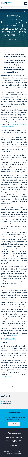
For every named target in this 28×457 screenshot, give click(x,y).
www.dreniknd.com (7, 377)
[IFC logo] (8, 3)
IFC (14, 437)
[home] (2, 7)
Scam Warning (10, 453)
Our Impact (14, 440)
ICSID (21, 437)
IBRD (7, 437)
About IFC (8, 440)
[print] (24, 11)
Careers (20, 440)
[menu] (25, 3)
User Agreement (14, 451)
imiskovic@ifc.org (7, 403)
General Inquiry (18, 453)
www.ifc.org (16, 335)
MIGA (17, 437)
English (13, 441)
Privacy (21, 451)
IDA (11, 437)
